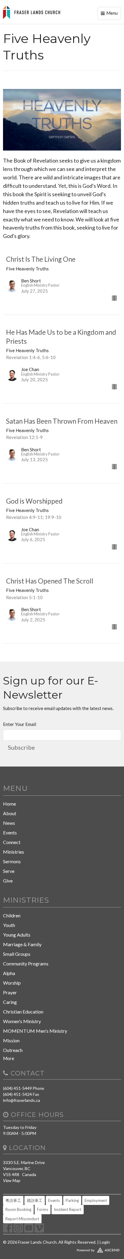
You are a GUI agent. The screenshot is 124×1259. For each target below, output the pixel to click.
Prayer (10, 992)
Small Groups (16, 954)
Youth (9, 925)
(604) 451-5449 (17, 1088)
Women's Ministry (22, 1021)
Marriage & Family (22, 944)
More (8, 1058)
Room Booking (18, 1209)
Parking (72, 1200)
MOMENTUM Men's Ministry (35, 1031)
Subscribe (21, 747)
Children (11, 915)
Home (9, 803)
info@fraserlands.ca (21, 1100)
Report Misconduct (22, 1218)
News (9, 823)
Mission (11, 1040)
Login (105, 1242)
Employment (96, 1200)
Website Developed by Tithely (62, 1249)
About (9, 813)
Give (8, 880)
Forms (42, 1209)
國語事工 (34, 1200)
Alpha (9, 973)
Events (10, 832)
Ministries (13, 852)
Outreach (13, 1050)
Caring (10, 1002)
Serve (8, 871)
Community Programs (25, 963)
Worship (12, 983)
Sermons (12, 861)
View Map (11, 1180)
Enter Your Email (19, 724)
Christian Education (23, 1011)
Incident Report (67, 1209)
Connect (11, 842)
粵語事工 (13, 1200)
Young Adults (16, 934)
